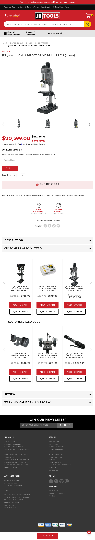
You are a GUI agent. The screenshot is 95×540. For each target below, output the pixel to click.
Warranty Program (12, 502)
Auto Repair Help (11, 483)
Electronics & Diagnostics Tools (17, 449)
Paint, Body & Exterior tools (16, 454)
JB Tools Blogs (58, 7)
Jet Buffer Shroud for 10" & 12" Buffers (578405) (20, 355)
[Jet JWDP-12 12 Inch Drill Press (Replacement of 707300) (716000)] (20, 275)
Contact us (53, 491)
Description (13, 240)
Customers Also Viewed (23, 248)
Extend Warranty (33, 7)
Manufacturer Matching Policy (17, 495)
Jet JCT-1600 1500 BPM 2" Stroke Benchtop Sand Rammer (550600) (74, 355)
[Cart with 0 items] (88, 15)
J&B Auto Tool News (12, 480)
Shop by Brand (55, 33)
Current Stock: (12, 150)
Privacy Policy (10, 507)
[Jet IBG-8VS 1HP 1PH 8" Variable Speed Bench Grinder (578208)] (47, 344)
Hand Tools (8, 452)
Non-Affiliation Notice (13, 500)
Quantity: (6, 175)
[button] (4, 282)
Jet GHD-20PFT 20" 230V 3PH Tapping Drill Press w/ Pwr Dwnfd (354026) (74, 288)
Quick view (20, 311)
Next (90, 124)
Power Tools (9, 457)
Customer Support (19, 7)
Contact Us (53, 470)
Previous (4, 124)
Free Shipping (46, 7)
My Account (54, 444)
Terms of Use (9, 505)
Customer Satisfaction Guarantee (18, 497)
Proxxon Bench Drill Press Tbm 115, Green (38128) (47, 288)
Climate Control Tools (13, 447)
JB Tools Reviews (56, 454)
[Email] (58, 226)
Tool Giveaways (55, 457)
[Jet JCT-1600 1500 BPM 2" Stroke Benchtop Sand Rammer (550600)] (74, 344)
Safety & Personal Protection (16, 460)
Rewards (68, 7)
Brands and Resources (13, 485)
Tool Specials (9, 441)
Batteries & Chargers (12, 444)
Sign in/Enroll (14, 15)
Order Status (54, 441)
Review (9, 394)
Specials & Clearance (30, 33)
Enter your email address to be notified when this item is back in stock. (29, 155)
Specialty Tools (10, 467)
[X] (45, 226)
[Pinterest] (54, 226)
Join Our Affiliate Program (60, 465)
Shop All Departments (13, 33)
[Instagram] (66, 481)
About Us (7, 7)
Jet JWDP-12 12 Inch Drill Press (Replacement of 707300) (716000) (20, 288)
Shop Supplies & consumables (16, 465)
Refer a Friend (55, 462)
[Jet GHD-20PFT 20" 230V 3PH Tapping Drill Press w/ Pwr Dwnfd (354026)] (74, 277)
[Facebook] (49, 226)
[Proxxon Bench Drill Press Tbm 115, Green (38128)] (47, 271)
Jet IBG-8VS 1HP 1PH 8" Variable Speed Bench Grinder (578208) (47, 355)
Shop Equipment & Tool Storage (17, 462)
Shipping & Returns (56, 447)
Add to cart (20, 305)
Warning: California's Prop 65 (27, 402)
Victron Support (55, 452)
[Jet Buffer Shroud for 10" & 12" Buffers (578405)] (20, 342)
